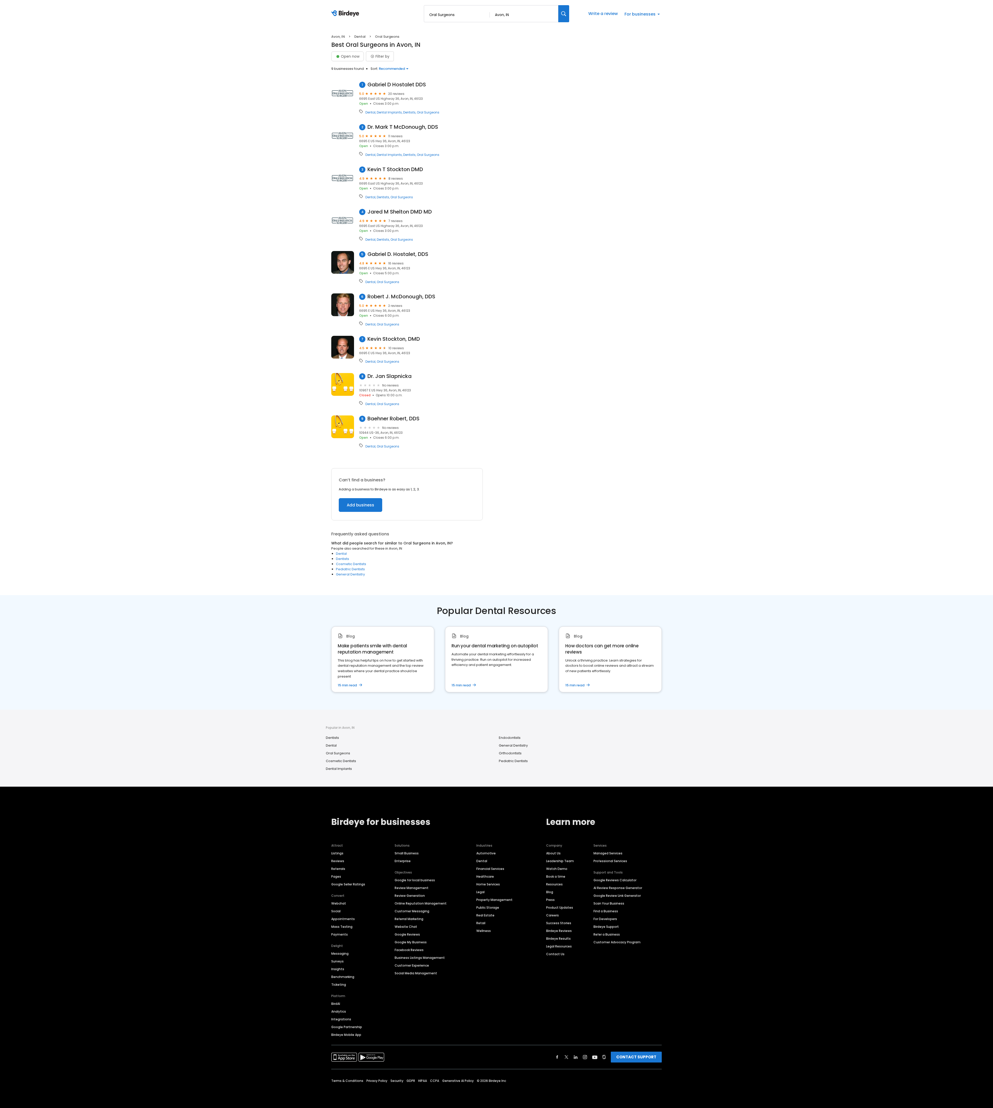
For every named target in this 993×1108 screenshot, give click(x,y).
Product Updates (559, 907)
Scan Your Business (608, 903)
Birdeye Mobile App (346, 1035)
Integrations (341, 1019)
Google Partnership (346, 1027)
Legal (480, 892)
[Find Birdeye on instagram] (585, 1057)
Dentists (409, 112)
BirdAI (335, 1003)
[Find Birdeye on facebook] (557, 1057)
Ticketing (338, 984)
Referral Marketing (409, 919)
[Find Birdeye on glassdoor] (604, 1057)
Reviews (337, 861)
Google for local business (415, 880)
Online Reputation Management (421, 903)
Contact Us (555, 954)
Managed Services (607, 853)
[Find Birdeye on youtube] (594, 1057)
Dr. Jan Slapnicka (389, 376)
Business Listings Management (420, 957)
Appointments (343, 919)
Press (550, 900)
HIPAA (422, 1081)
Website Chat (406, 926)
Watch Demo (556, 869)
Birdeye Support (606, 926)
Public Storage (487, 907)
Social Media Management (416, 973)
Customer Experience (412, 965)
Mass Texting (341, 926)
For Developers (605, 919)
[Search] (563, 13)
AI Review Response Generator (617, 888)
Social (336, 911)
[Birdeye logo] (346, 13)
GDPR (411, 1081)
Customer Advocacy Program (617, 942)
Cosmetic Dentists (351, 563)
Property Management (494, 900)
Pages (336, 876)
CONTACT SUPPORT (636, 1057)
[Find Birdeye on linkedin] (576, 1057)
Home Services (488, 884)
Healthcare (485, 876)
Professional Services (610, 861)
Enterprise (403, 861)
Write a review (603, 14)
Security (396, 1081)
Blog (549, 892)
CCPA (434, 1081)
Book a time (555, 876)
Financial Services (490, 869)
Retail (480, 923)
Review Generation (410, 895)
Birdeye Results (558, 938)
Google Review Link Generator (617, 895)
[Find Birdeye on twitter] (566, 1057)
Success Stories (558, 923)
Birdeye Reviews (559, 931)
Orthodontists (510, 753)
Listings (337, 853)
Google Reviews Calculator (614, 880)
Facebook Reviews (409, 950)
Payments (339, 934)
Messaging (340, 953)
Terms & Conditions (347, 1081)
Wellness (483, 931)
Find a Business (605, 911)
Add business (360, 505)
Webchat (338, 903)
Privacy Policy (376, 1081)
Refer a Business (606, 934)
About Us (553, 853)
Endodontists (510, 737)
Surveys (337, 961)
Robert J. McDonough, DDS (401, 296)
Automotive (486, 853)
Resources (554, 884)
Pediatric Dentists (350, 569)
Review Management (411, 888)
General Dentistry (350, 574)
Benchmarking (342, 977)
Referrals (338, 869)
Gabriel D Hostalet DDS (396, 84)
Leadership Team (560, 861)
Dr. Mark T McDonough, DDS (402, 127)
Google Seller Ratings (348, 884)
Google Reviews (407, 934)
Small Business (407, 853)
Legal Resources (559, 946)
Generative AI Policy (458, 1081)
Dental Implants (389, 112)
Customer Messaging (412, 911)
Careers (552, 915)
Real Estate (485, 915)
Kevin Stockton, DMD (393, 339)
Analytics (338, 1011)
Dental (360, 36)
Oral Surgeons (428, 112)
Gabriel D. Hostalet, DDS (397, 254)
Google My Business (411, 942)
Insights (337, 969)
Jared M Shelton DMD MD (399, 212)
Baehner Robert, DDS (393, 418)
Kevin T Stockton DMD (395, 169)
